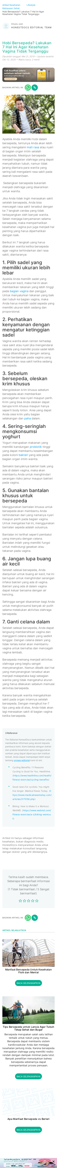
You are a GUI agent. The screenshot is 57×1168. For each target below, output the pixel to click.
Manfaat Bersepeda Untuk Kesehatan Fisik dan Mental (28, 971)
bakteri (23, 455)
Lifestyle (31, 5)
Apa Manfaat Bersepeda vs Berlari (28, 1119)
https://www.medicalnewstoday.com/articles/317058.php (32, 795)
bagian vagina (19, 291)
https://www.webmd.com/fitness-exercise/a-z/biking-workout (32, 814)
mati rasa (33, 147)
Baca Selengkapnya (28, 983)
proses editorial (22, 760)
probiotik (36, 446)
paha (27, 418)
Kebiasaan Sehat (11, 8)
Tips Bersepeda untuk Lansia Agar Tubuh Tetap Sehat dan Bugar (28, 1028)
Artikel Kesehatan (11, 5)
